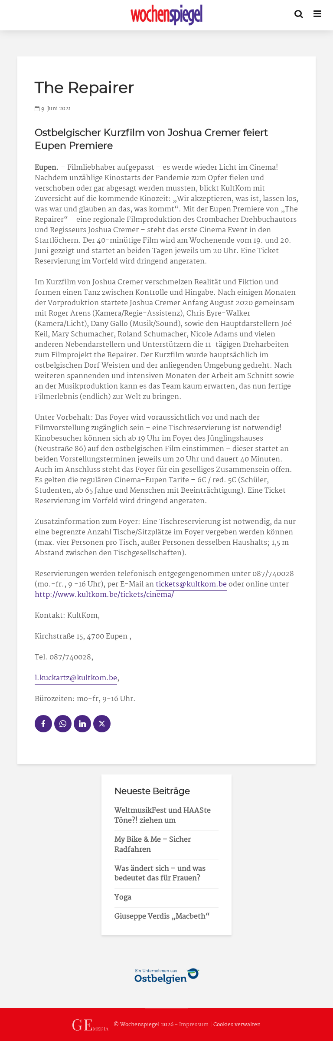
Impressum (194, 1024)
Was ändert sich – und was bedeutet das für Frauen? (160, 874)
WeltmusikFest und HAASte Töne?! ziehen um (162, 816)
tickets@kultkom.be (191, 584)
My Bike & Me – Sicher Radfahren (152, 845)
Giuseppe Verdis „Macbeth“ (162, 916)
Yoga (122, 897)
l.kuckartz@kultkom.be (76, 678)
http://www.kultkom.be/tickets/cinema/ (104, 595)
